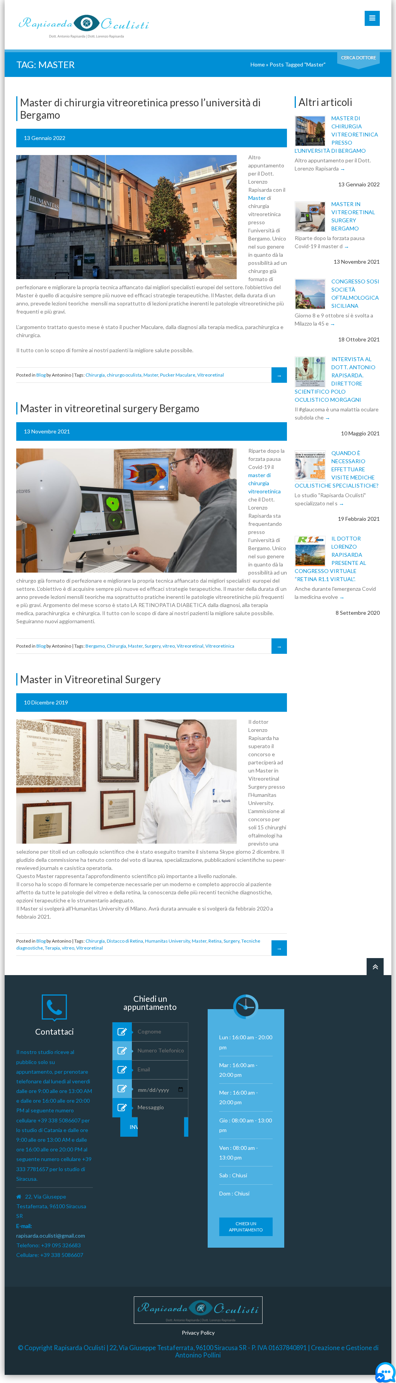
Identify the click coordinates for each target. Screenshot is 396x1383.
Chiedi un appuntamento (246, 1226)
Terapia (52, 948)
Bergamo (95, 646)
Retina (215, 941)
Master (257, 197)
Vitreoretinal (210, 375)
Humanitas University (167, 941)
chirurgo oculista (124, 375)
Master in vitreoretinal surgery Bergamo (109, 408)
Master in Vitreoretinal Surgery (90, 679)
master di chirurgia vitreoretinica (264, 483)
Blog (41, 375)
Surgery (152, 646)
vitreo (168, 646)
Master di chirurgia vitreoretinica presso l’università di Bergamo (336, 134)
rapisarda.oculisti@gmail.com (50, 1235)
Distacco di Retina (125, 941)
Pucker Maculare (177, 375)
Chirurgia (95, 375)
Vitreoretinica (219, 646)
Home (258, 64)
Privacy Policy (198, 1332)
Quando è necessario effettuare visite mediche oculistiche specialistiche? (337, 469)
